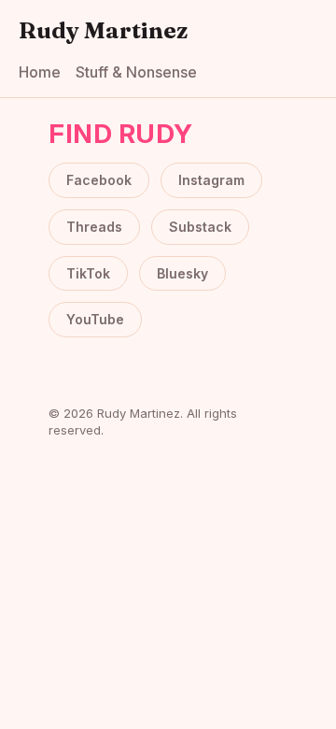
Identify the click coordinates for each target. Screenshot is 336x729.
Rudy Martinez (103, 30)
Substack (200, 227)
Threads (94, 227)
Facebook (99, 180)
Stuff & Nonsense (136, 72)
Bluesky (182, 273)
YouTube (95, 319)
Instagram (211, 180)
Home (40, 72)
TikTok (88, 273)
